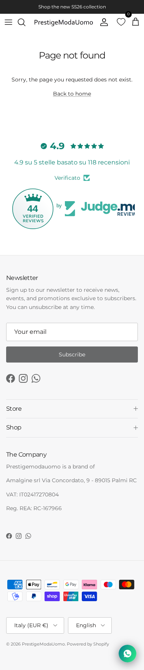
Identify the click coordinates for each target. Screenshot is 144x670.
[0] (118, 22)
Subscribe (72, 354)
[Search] (25, 22)
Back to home (72, 93)
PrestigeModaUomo (43, 644)
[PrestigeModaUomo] (63, 22)
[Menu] (8, 22)
